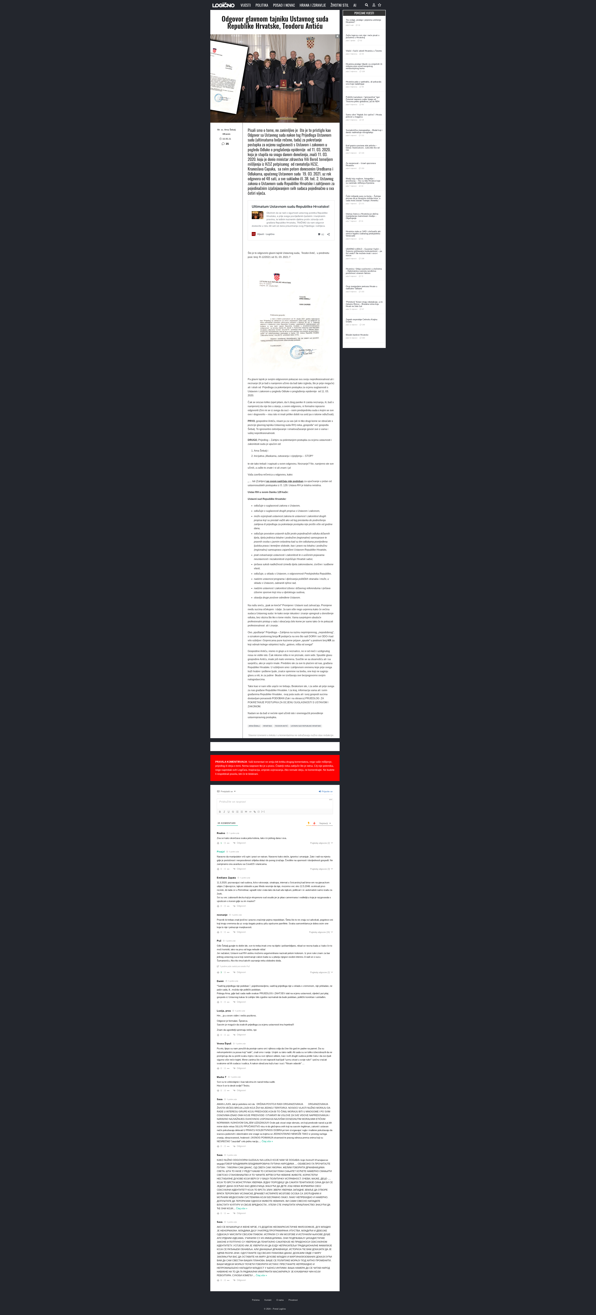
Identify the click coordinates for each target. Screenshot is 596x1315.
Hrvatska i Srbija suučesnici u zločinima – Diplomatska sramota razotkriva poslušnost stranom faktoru (364, 271)
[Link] (255, 812)
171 (362, 203)
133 (362, 153)
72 (362, 276)
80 (363, 87)
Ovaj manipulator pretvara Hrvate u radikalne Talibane (361, 287)
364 (363, 338)
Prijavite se (327, 791)
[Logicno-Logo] (223, 5)
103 (362, 292)
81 (362, 239)
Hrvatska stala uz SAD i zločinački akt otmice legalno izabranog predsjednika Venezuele (363, 233)
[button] (366, 5)
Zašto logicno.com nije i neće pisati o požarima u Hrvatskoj (362, 36)
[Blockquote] (246, 812)
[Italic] (224, 812)
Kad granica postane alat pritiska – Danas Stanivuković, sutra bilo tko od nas (362, 147)
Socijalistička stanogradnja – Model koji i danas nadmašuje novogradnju (364, 131)
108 (362, 258)
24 (363, 120)
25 (363, 54)
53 (361, 40)
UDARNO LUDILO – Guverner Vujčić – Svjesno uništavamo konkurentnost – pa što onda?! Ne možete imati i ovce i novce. (364, 252)
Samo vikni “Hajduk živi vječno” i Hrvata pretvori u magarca (364, 116)
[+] (263, 811)
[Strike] (233, 812)
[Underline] (228, 812)
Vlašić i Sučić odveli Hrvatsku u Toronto (364, 51)
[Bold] (220, 812)
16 (359, 25)
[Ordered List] (237, 812)
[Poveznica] (373, 5)
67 (363, 309)
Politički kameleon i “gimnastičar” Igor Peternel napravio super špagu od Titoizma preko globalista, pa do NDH (363, 99)
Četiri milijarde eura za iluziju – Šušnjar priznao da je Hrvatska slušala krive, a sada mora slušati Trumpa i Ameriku (363, 198)
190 (363, 325)
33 (362, 186)
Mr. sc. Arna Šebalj (226, 129)
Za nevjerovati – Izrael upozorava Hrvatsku (361, 164)
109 (363, 71)
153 (362, 168)
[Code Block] (250, 812)
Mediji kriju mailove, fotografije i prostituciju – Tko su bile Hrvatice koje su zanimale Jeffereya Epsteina (363, 180)
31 (362, 221)
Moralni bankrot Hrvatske (357, 335)
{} (259, 811)
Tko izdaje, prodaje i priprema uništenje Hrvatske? (363, 21)
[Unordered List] (241, 812)
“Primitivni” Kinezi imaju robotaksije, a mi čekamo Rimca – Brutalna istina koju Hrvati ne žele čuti (364, 304)
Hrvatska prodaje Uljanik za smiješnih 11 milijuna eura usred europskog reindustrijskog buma (364, 66)
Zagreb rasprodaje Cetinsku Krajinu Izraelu (361, 320)
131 (362, 135)
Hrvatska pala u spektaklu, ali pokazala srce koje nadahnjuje (363, 83)
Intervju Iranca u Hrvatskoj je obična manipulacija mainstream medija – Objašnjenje (362, 216)
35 (227, 143)
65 (363, 104)
